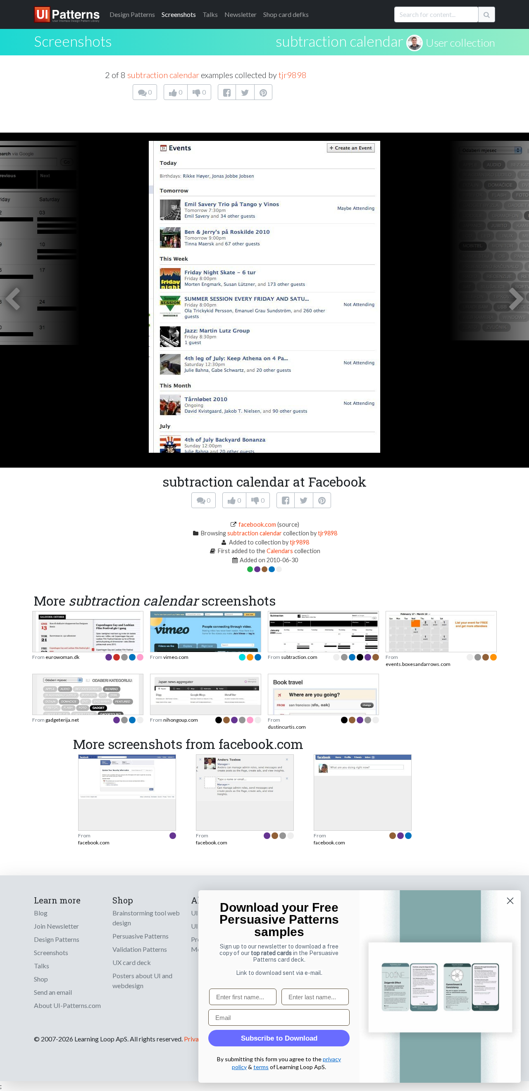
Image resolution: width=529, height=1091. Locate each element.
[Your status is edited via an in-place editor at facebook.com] (362, 764)
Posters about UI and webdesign (142, 980)
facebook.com (257, 524)
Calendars (280, 550)
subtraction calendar (339, 41)
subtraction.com (299, 657)
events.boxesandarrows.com (418, 664)
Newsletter (240, 14)
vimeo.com (175, 657)
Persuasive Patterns (140, 936)
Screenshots (179, 14)
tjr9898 (293, 75)
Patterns (132, 14)
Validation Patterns (139, 949)
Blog (41, 913)
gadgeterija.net (62, 720)
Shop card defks (286, 14)
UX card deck (131, 962)
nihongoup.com (180, 720)
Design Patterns (56, 939)
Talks (210, 14)
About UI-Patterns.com (67, 1005)
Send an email (53, 992)
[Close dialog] (510, 901)
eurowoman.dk (62, 657)
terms (261, 1066)
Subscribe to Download (279, 1038)
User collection (460, 42)
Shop (41, 979)
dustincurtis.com (287, 727)
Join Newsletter (56, 926)
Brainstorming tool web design (146, 918)
